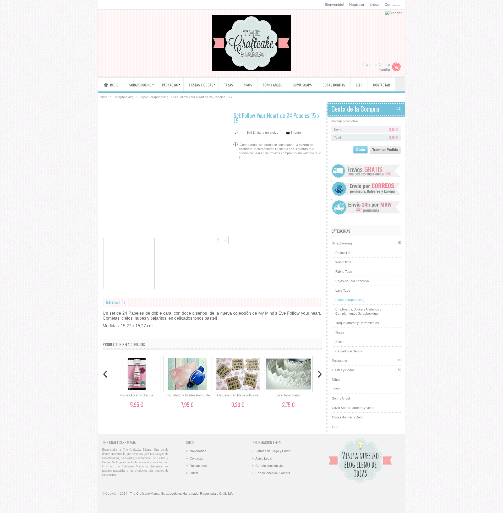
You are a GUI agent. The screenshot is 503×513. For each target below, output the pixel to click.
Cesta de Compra (376, 64)
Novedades (198, 451)
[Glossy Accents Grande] (136, 374)
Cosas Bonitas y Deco (347, 417)
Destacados (198, 466)
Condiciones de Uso (270, 466)
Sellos (339, 342)
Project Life (343, 253)
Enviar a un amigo (265, 132)
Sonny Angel (341, 398)
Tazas (336, 389)
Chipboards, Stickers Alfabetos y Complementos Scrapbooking (358, 311)
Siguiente (224, 240)
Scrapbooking (124, 97)
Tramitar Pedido (385, 150)
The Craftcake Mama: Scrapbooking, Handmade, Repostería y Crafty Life (181, 493)
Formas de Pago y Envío (272, 451)
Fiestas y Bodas (343, 370)
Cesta (360, 150)
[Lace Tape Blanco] (288, 374)
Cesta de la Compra (355, 108)
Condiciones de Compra (272, 473)
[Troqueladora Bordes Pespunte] (187, 374)
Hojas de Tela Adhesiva (352, 281)
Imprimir (297, 132)
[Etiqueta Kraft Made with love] (238, 374)
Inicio (103, 97)
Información (115, 302)
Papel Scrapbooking (153, 97)
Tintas (339, 332)
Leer (335, 427)
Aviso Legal (263, 458)
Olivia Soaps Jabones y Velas (353, 408)
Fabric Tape (343, 272)
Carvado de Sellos (348, 351)
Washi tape (343, 262)
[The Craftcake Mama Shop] (251, 44)
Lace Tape (342, 290)
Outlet (194, 473)
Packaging (339, 361)
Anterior (219, 240)
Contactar (393, 4)
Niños (336, 379)
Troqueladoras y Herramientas (357, 323)
